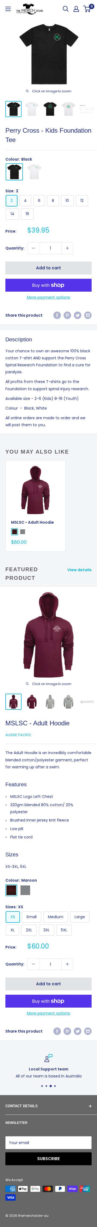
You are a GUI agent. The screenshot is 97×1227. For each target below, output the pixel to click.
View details (79, 570)
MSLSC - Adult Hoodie (32, 522)
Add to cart (48, 268)
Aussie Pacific (18, 734)
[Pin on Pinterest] (67, 315)
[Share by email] (88, 315)
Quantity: (14, 248)
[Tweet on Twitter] (77, 315)
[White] (34, 171)
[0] (87, 9)
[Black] (14, 171)
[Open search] (66, 9)
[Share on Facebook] (57, 315)
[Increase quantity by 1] (67, 248)
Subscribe (48, 1158)
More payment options (48, 297)
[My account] (76, 9)
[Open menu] (8, 9)
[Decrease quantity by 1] (33, 248)
